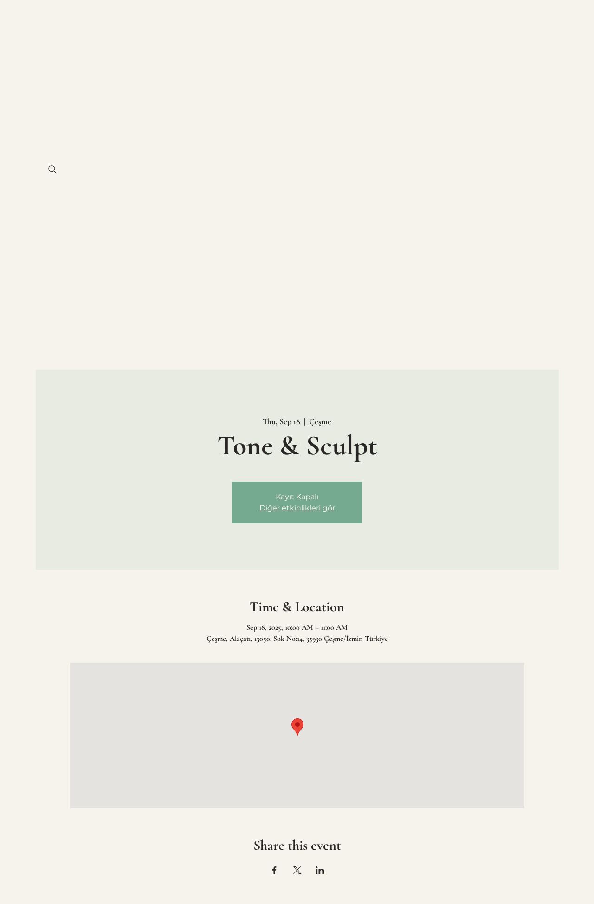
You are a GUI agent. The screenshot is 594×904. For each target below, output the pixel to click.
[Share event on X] (297, 870)
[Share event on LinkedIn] (320, 870)
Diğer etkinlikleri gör (297, 508)
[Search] (52, 169)
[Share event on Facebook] (274, 870)
